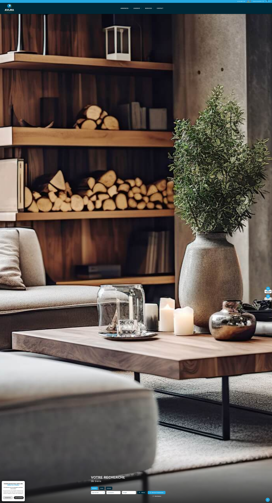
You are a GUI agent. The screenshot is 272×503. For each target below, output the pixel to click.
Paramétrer (8, 497)
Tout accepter (19, 497)
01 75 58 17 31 (241, 1)
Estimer (109, 488)
